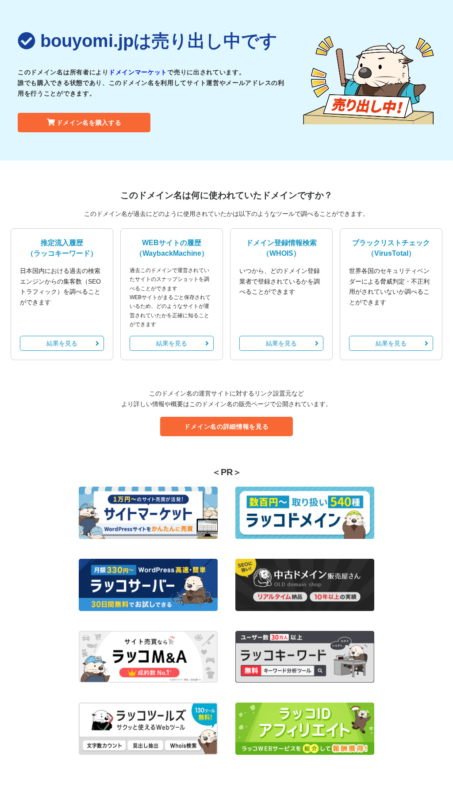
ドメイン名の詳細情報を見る (226, 426)
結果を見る (61, 343)
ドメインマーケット (138, 72)
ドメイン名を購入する (89, 122)
